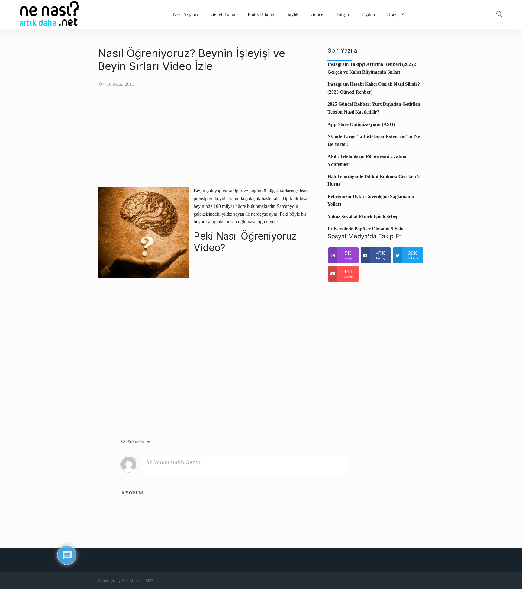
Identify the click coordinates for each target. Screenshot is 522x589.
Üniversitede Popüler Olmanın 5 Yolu (365, 228)
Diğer (392, 14)
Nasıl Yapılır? (185, 14)
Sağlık (292, 14)
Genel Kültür (223, 14)
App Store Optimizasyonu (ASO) (361, 124)
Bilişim (343, 14)
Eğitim (368, 14)
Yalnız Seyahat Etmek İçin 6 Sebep (363, 216)
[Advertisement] (205, 140)
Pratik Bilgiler (261, 14)
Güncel (317, 14)
